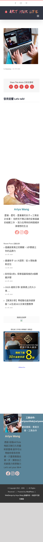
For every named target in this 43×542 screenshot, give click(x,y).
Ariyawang (8, 69)
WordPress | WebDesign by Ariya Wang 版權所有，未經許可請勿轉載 (21, 495)
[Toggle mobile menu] (38, 16)
